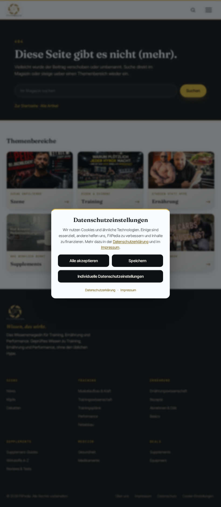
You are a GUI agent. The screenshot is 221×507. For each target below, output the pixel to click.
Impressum (110, 247)
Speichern (137, 260)
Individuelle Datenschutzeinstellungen (111, 276)
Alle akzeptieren (84, 260)
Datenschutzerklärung (131, 241)
